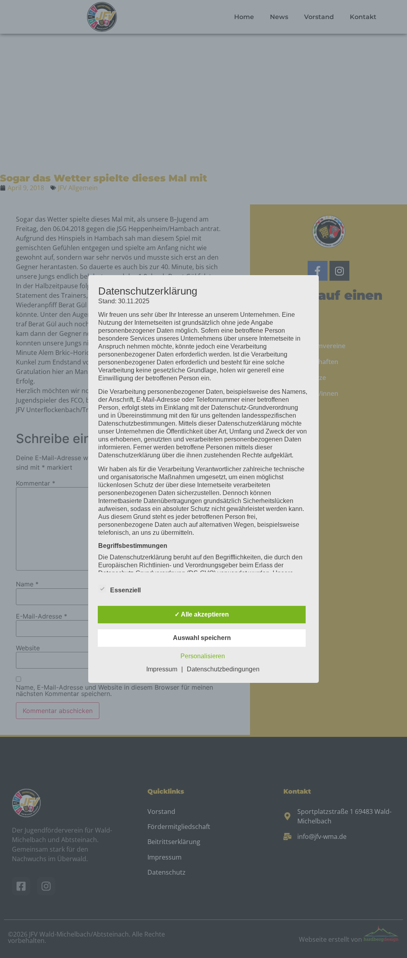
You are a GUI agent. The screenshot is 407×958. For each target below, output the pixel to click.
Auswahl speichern (202, 637)
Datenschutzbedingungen (223, 669)
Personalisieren (202, 656)
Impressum (161, 669)
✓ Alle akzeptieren (201, 614)
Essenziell (125, 590)
